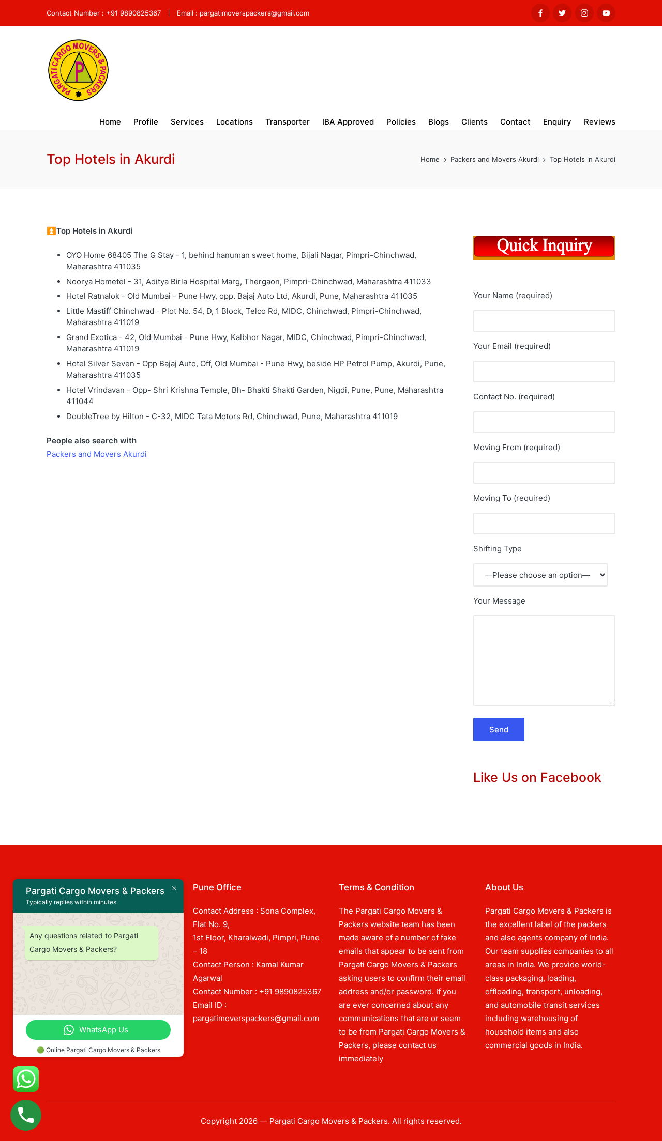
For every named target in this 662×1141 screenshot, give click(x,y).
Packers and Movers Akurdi (97, 454)
